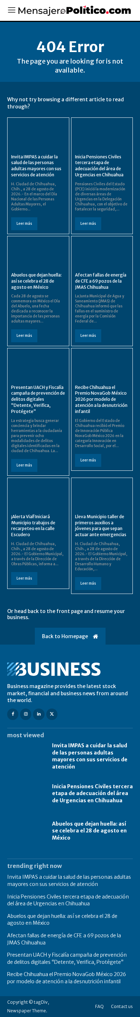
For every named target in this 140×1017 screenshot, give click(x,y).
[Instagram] (25, 714)
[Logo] (70, 669)
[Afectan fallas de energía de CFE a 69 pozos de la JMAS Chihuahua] (102, 253)
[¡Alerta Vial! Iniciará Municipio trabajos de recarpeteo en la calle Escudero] (38, 495)
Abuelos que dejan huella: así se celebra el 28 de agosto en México (36, 281)
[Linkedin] (38, 714)
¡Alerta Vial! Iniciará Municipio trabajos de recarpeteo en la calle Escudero (33, 525)
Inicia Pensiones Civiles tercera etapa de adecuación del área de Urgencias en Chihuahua (99, 165)
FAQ (99, 1006)
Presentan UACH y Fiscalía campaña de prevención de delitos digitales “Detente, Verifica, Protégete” (38, 399)
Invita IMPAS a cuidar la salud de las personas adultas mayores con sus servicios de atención (36, 165)
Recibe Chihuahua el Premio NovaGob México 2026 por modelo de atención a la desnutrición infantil (101, 399)
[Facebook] (12, 714)
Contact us (122, 1006)
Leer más (24, 223)
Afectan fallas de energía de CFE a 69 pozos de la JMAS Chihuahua (100, 281)
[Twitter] (51, 714)
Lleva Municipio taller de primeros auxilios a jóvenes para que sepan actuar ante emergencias (100, 525)
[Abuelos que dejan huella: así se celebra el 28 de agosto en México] (38, 253)
